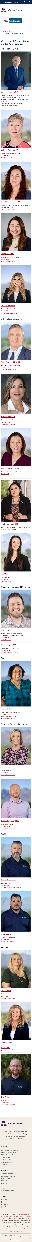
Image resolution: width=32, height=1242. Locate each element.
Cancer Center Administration (14, 34)
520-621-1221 (5, 638)
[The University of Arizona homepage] (10, 2)
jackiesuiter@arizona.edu (8, 261)
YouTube (5, 1207)
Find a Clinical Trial (7, 1160)
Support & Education (7, 1162)
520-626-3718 (5, 714)
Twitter (5, 1202)
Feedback (20, 1138)
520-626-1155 (5, 474)
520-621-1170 (5, 311)
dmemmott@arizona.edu (8, 369)
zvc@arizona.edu (6, 581)
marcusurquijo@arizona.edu (9, 652)
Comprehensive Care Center (9, 1150)
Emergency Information (21, 1132)
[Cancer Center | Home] (16, 10)
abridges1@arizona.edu (8, 775)
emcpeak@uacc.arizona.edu (9, 476)
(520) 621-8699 (5, 422)
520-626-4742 (5, 1048)
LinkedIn (5, 1204)
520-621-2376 (5, 773)
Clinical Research (6, 1181)
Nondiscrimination (10, 1134)
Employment (8, 1132)
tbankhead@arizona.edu (8, 424)
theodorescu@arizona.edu (9, 106)
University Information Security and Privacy (16, 1236)
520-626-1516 (5, 885)
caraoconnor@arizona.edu (9, 209)
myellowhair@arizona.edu (8, 529)
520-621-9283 (5, 1102)
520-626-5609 (5, 155)
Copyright (9, 1136)
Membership (4, 1186)
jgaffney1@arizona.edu (7, 942)
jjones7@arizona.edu (7, 1050)
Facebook (6, 1200)
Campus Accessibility (19, 1136)
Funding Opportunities (8, 1191)
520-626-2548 (5, 650)
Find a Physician (6, 1157)
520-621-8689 (5, 996)
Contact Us (12, 1138)
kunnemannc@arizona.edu (9, 313)
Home (6, 31)
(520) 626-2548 (5, 367)
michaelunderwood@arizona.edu (11, 887)
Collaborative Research (8, 1176)
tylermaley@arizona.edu (8, 1104)
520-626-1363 (5, 579)
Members (4, 1183)
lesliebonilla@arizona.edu (8, 998)
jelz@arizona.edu (6, 640)
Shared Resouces (6, 1178)
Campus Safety (22, 1134)
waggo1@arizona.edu (7, 828)
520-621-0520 (5, 259)
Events (3, 1188)
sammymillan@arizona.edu (9, 716)
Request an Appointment (8, 1152)
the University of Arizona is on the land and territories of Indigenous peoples (16, 1216)
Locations (4, 1165)
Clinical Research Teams (8, 1155)
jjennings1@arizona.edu (8, 157)
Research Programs (7, 1174)
